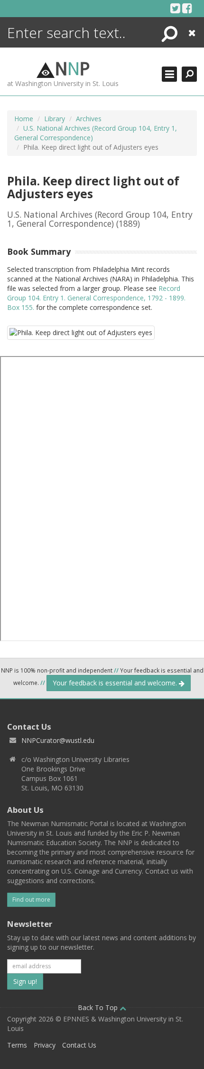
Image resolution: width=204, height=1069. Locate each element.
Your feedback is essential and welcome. (116, 682)
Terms (17, 1045)
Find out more (31, 900)
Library (54, 118)
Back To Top (99, 1007)
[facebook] (187, 8)
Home (23, 118)
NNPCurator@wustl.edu (57, 740)
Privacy (45, 1045)
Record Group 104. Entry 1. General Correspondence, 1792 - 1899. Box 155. (96, 298)
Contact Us (79, 1045)
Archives (89, 118)
